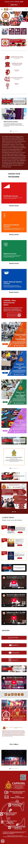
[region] (14, 3)
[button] (2, 9)
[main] (14, 151)
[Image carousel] (14, 120)
